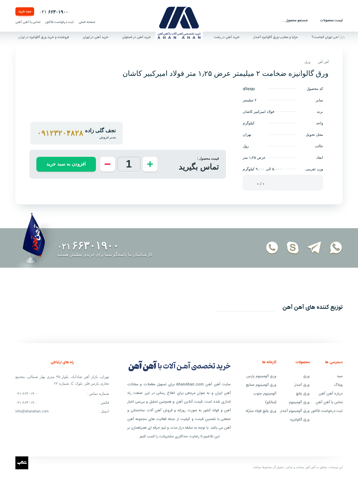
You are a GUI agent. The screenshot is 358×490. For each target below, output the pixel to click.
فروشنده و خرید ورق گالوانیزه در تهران (49, 37)
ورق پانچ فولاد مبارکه (261, 411)
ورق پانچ (303, 394)
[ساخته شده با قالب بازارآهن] (21, 461)
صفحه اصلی (87, 22)
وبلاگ (338, 385)
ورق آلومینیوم (299, 402)
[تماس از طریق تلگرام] (311, 248)
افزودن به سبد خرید (66, 164)
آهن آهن (323, 62)
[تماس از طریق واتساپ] (333, 248)
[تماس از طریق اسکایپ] (290, 248)
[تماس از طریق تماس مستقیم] (269, 248)
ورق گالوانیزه (300, 420)
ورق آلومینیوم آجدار (295, 411)
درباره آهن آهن (331, 394)
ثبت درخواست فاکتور (59, 22)
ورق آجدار (302, 385)
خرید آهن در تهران (102, 37)
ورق (307, 62)
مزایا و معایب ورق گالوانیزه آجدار (282, 37)
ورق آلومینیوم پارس (261, 376)
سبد (340, 376)
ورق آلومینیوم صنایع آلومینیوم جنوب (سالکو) (261, 393)
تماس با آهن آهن (27, 22)
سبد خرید (24, 11)
